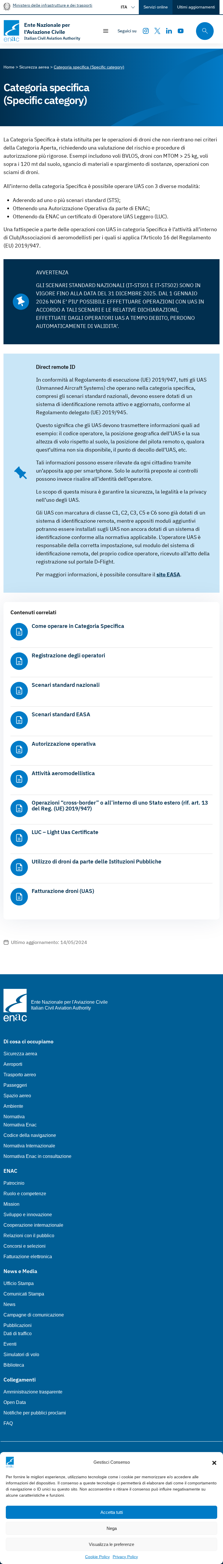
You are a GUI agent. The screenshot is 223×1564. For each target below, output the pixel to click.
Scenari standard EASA (61, 714)
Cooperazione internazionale (33, 1225)
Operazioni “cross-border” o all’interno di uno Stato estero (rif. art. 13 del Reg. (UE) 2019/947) (120, 805)
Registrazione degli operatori (68, 655)
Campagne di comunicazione (33, 1314)
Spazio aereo (17, 1095)
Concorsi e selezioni (24, 1246)
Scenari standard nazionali (66, 685)
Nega (112, 1528)
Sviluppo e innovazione (27, 1214)
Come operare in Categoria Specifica (78, 626)
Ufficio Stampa (18, 1283)
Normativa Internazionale (29, 1145)
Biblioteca (13, 1365)
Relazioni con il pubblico (28, 1235)
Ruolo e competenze (24, 1193)
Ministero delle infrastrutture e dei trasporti (52, 5)
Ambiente (13, 1106)
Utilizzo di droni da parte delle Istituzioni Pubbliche (96, 861)
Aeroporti (12, 1064)
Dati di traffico (17, 1333)
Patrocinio (13, 1183)
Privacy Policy (125, 1556)
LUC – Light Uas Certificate (65, 832)
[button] (214, 1462)
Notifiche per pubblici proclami (34, 1412)
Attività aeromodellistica (63, 773)
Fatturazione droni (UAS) (63, 891)
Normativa (14, 1116)
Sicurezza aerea (20, 1053)
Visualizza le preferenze (111, 1544)
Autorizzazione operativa (64, 744)
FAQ (8, 1423)
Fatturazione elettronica (27, 1256)
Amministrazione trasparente (32, 1391)
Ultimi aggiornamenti (196, 7)
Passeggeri (15, 1085)
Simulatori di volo (21, 1354)
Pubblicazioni (17, 1325)
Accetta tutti (111, 1512)
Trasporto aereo (19, 1074)
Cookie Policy (97, 1556)
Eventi (10, 1344)
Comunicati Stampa (23, 1293)
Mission (11, 1204)
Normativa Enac (20, 1124)
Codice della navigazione (29, 1135)
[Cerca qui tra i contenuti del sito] (203, 31)
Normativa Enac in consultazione (37, 1156)
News (9, 1304)
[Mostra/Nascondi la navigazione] (105, 30)
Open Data (14, 1402)
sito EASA (168, 574)
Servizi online (155, 7)
